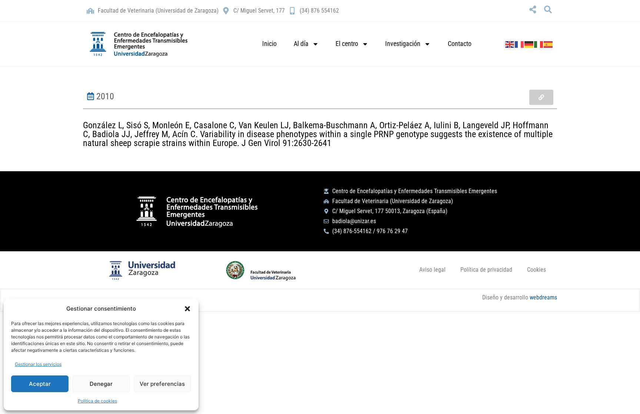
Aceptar (40, 383)
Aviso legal (432, 269)
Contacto (459, 43)
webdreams (543, 297)
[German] (529, 43)
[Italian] (539, 43)
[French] (519, 43)
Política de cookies (97, 401)
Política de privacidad (486, 269)
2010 (105, 96)
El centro (347, 43)
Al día (301, 43)
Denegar (101, 383)
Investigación (402, 43)
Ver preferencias (162, 383)
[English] (510, 43)
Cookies (536, 269)
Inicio (269, 43)
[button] (187, 308)
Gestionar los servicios (38, 364)
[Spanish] (548, 43)
